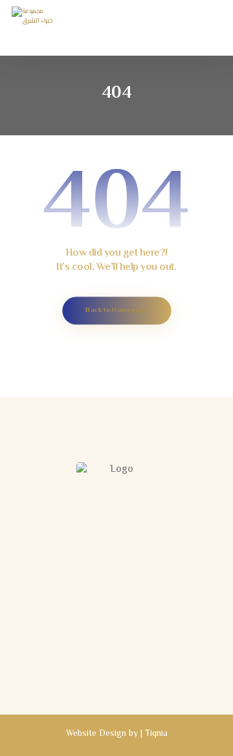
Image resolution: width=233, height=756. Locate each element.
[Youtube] (155, 669)
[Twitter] (103, 669)
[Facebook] (78, 669)
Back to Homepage (116, 310)
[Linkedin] (129, 669)
